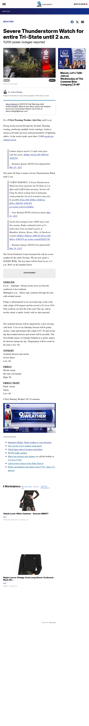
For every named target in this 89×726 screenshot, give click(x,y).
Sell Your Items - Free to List (30, 487)
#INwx (12, 203)
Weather (8, 21)
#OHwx (27, 154)
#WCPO (45, 154)
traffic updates (20, 452)
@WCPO (13, 158)
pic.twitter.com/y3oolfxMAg (21, 206)
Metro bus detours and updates (21, 456)
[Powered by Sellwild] (52, 622)
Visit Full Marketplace (45, 487)
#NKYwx (41, 199)
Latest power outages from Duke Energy (26, 463)
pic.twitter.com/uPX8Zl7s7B (37, 239)
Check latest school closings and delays (25, 449)
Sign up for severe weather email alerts (25, 445)
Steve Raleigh (16, 92)
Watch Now (80, 4)
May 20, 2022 (15, 167)
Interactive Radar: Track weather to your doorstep (29, 442)
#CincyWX (36, 154)
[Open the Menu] (4, 4)
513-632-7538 (14, 459)
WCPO (11, 452)
